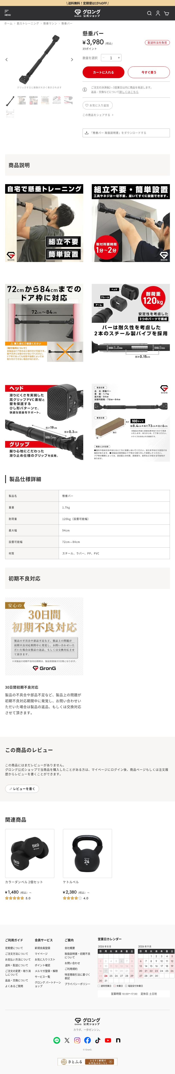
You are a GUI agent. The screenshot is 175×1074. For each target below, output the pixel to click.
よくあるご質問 (14, 986)
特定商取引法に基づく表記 (77, 976)
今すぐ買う (148, 72)
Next (73, 59)
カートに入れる (103, 72)
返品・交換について (16, 980)
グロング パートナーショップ (48, 984)
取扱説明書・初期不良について (77, 955)
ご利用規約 (71, 969)
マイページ (41, 953)
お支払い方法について (18, 959)
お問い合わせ (72, 963)
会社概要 (70, 948)
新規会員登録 (42, 948)
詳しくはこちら (129, 92)
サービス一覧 (42, 976)
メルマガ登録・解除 (46, 971)
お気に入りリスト (45, 959)
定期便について (14, 948)
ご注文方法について (16, 953)
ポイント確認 (42, 965)
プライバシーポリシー (77, 984)
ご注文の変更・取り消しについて (18, 972)
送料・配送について (16, 965)
